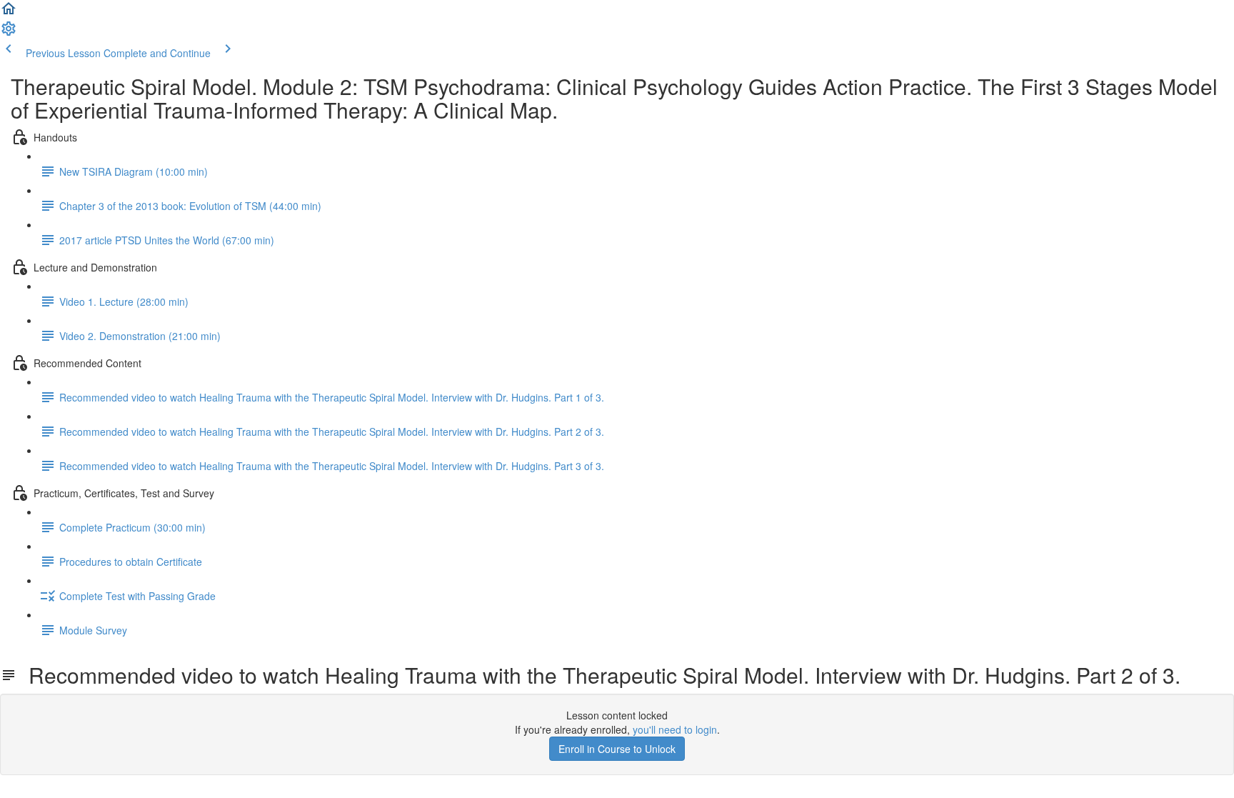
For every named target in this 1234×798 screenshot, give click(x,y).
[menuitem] (8, 33)
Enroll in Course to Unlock (617, 749)
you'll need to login (675, 729)
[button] (8, 13)
